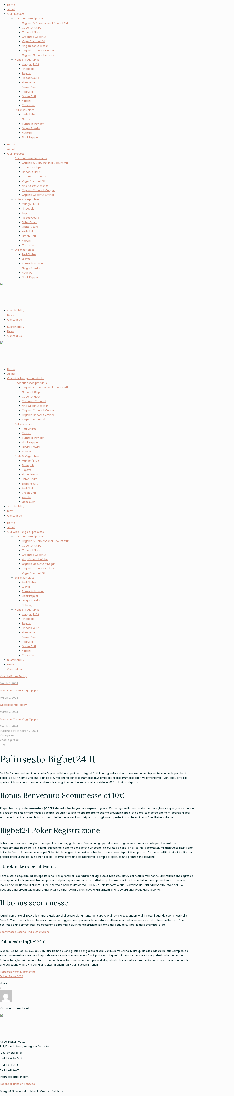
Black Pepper (30, 137)
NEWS (10, 511)
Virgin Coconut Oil (33, 41)
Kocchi (26, 101)
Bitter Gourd (29, 82)
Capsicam (28, 105)
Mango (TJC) (30, 64)
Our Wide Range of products (25, 378)
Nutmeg (27, 133)
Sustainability (15, 310)
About (11, 9)
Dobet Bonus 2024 (11, 976)
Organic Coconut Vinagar (38, 50)
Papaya (26, 73)
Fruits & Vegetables (27, 59)
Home (11, 5)
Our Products (15, 14)
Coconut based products (31, 18)
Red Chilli (27, 91)
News (10, 315)
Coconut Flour (31, 32)
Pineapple (28, 69)
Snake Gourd (30, 87)
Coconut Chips (31, 27)
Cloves (26, 119)
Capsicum (28, 502)
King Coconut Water (35, 46)
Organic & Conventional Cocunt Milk (45, 23)
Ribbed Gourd (30, 78)
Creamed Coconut (34, 37)
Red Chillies (29, 114)
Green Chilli (29, 96)
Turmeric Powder (33, 124)
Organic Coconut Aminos (38, 55)
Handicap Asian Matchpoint (17, 972)
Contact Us (14, 319)
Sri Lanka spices (24, 110)
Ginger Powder (31, 128)
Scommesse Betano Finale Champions (25, 932)
